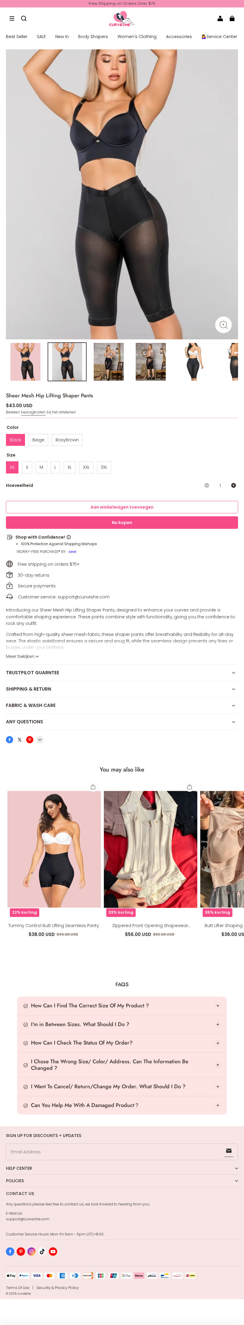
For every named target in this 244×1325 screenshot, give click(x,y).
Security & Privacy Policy (57, 1287)
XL (70, 467)
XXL (86, 467)
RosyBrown (67, 440)
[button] (12, 18)
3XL (104, 467)
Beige (38, 440)
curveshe (24, 1293)
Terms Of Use (17, 1287)
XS (12, 467)
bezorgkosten (33, 412)
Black (15, 440)
